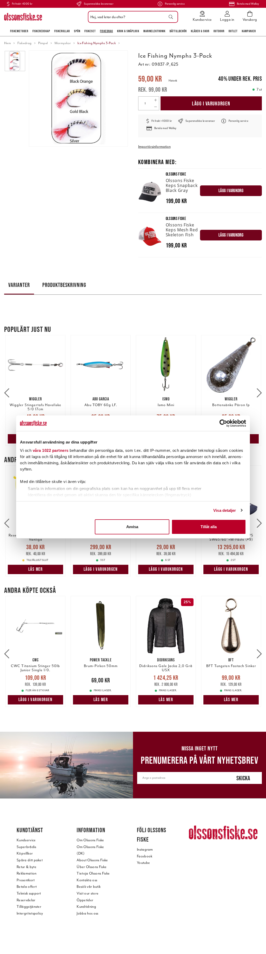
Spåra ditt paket (30, 860)
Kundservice (26, 840)
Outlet (233, 31)
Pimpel (43, 43)
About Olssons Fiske (92, 860)
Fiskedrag (106, 31)
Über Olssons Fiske (92, 867)
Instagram (145, 849)
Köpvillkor (25, 853)
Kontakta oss (87, 880)
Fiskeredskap (41, 31)
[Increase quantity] (155, 100)
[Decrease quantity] (155, 106)
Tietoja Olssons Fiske (93, 873)
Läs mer (35, 569)
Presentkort (26, 880)
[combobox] (131, 16)
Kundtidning (86, 906)
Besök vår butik (89, 886)
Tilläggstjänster (29, 906)
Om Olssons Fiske (90, 840)
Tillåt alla (209, 527)
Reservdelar (26, 900)
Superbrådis (26, 847)
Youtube (143, 863)
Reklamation (27, 873)
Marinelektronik (154, 31)
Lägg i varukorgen (211, 103)
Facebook (144, 856)
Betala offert (27, 886)
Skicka (243, 778)
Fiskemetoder (19, 31)
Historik (173, 80)
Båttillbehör (178, 31)
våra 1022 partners (51, 450)
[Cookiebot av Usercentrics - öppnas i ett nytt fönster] (223, 423)
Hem (7, 43)
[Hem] (23, 17)
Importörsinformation (154, 146)
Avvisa (132, 527)
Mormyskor (63, 43)
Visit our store (87, 893)
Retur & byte (26, 867)
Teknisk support (29, 893)
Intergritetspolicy (30, 913)
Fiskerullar (62, 31)
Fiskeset (90, 31)
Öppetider (85, 900)
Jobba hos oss (87, 913)
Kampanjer (249, 31)
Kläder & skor (200, 31)
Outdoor (219, 31)
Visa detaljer (224, 510)
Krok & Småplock (128, 31)
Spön (77, 31)
